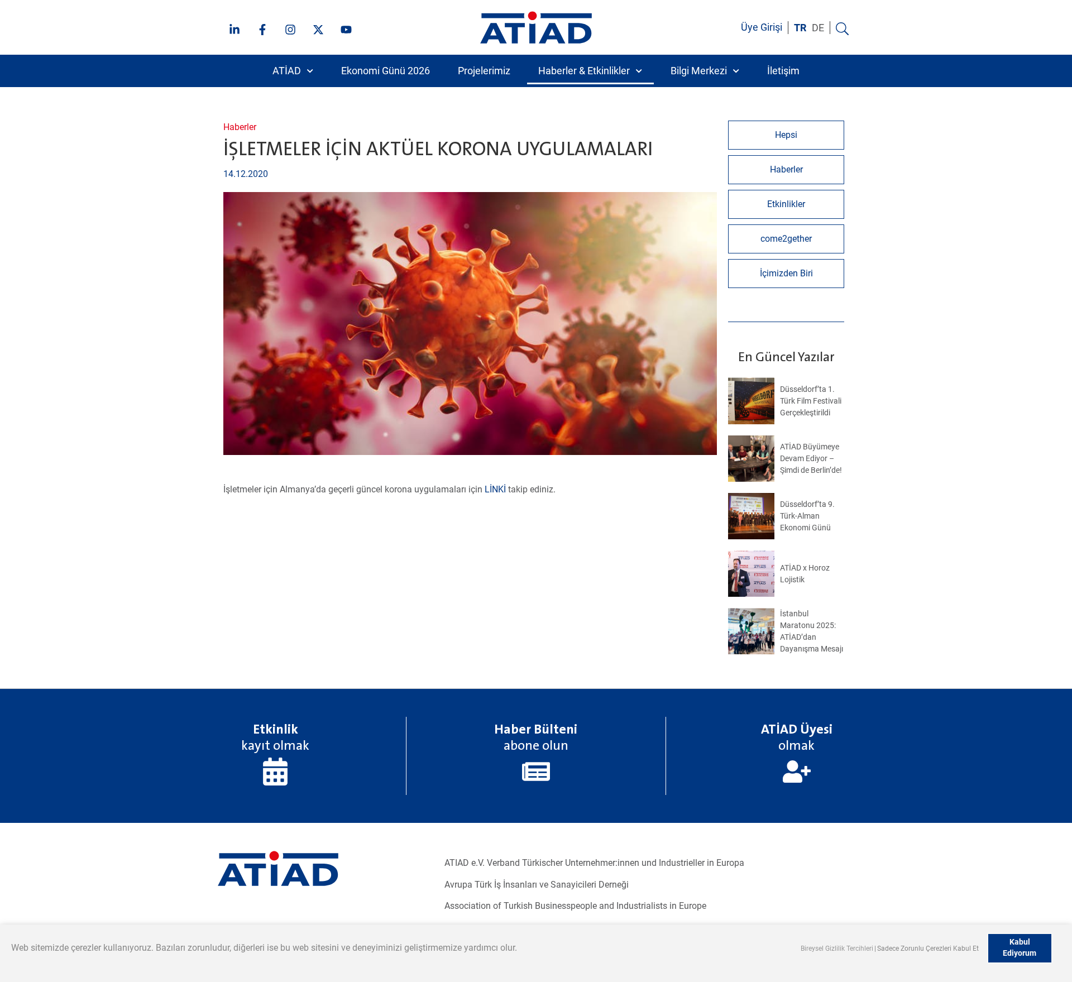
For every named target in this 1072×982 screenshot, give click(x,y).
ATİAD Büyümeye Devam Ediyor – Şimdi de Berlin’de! (811, 458)
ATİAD (286, 70)
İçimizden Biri (786, 273)
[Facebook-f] (262, 29)
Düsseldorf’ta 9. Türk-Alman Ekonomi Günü (807, 516)
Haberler (239, 127)
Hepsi (786, 135)
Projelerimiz (484, 70)
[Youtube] (346, 29)
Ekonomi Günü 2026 (385, 70)
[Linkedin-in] (234, 29)
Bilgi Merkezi (699, 70)
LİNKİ (495, 489)
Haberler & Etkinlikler (584, 70)
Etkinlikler (786, 204)
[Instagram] (290, 29)
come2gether (786, 238)
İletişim (783, 70)
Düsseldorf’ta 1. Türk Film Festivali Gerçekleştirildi (810, 401)
